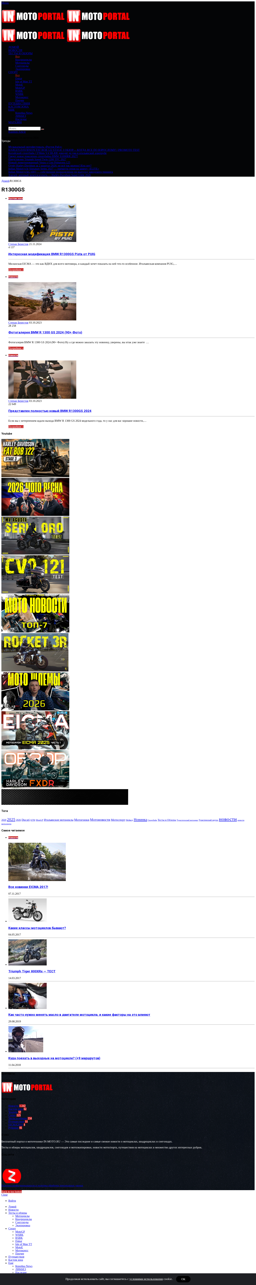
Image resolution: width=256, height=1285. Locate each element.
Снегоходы (22, 65)
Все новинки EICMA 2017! (28, 887)
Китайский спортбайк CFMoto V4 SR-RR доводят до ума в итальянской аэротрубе (57, 153)
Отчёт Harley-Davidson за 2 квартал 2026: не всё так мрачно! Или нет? (49, 165)
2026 (18, 820)
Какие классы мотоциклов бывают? (37, 928)
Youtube (13, 1112)
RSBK (19, 90)
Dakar (18, 78)
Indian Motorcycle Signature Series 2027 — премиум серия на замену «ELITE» (53, 168)
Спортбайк (152, 820)
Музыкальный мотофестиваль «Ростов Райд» (35, 146)
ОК (183, 1279)
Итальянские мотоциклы (58, 819)
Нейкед (129, 820)
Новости (15, 50)
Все (17, 56)
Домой (5, 180)
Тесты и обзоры (20, 53)
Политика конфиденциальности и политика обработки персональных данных (42, 1185)
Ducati (26, 820)
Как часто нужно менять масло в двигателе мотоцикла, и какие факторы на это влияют (79, 1015)
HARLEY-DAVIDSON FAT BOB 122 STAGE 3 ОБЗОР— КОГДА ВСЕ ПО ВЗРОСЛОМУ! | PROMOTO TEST (74, 149)
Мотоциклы (22, 62)
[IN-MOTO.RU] (66, 22)
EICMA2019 (15, 1124)
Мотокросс (21, 97)
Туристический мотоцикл (187, 820)
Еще (11, 109)
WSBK (19, 94)
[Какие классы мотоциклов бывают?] (27, 921)
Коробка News (23, 112)
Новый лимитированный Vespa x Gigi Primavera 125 (39, 162)
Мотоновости (100, 820)
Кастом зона (18, 106)
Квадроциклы (23, 59)
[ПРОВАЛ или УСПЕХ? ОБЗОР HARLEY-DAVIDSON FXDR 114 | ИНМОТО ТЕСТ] (35, 787)
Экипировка (22, 69)
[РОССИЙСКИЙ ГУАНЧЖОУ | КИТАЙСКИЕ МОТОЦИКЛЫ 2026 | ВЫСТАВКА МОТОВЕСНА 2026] (35, 514)
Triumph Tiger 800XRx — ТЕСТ (32, 971)
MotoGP (20, 87)
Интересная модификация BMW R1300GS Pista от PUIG (51, 254)
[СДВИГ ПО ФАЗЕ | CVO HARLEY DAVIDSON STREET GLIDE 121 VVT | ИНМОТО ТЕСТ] (35, 592)
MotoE (19, 84)
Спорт (13, 72)
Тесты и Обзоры (167, 820)
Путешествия (19, 103)
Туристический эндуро (208, 820)
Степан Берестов (18, 244)
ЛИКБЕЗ (20, 116)
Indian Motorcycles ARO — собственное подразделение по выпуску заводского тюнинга (60, 171)
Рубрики (13, 1127)
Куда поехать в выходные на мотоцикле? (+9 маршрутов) (54, 1058)
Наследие (21, 119)
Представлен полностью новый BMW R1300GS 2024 (49, 411)
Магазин (15, 122)
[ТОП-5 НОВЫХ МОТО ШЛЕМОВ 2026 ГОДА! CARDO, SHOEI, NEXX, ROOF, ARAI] (35, 709)
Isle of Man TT (23, 81)
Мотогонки (81, 820)
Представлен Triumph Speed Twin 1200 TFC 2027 (37, 159)
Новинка (140, 820)
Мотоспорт (118, 820)
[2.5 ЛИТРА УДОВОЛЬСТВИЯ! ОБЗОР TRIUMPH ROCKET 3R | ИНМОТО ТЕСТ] (34, 670)
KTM (32, 820)
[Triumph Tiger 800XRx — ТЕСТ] (27, 964)
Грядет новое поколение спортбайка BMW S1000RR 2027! (43, 156)
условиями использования (146, 1279)
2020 (3, 820)
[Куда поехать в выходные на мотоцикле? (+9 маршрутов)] (25, 1051)
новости (228, 819)
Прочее (19, 100)
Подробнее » (16, 269)
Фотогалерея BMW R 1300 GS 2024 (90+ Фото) (45, 332)
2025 (11, 819)
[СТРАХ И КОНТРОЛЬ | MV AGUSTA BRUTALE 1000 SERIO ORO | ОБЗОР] (35, 553)
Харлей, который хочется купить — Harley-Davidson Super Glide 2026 (49, 175)
